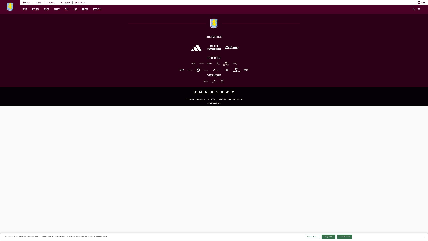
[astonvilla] (195, 92)
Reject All (328, 237)
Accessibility (211, 99)
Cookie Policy (222, 99)
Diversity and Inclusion (235, 99)
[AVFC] (200, 92)
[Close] (424, 236)
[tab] (26, 2)
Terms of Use (190, 99)
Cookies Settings (312, 237)
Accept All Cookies (345, 237)
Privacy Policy (200, 99)
